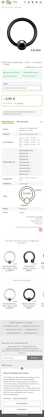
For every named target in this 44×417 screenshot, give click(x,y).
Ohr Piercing (23, 174)
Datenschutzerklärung (20, 398)
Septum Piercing (24, 168)
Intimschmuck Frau (30, 333)
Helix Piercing (23, 156)
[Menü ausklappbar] (3, 1)
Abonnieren (35, 358)
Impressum (7, 398)
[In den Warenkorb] (3, 11)
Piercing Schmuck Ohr (11, 326)
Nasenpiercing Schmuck (14, 329)
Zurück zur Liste (8, 7)
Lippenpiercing (24, 162)
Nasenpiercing (24, 165)
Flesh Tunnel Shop (22, 414)
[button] (25, 2)
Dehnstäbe (28, 323)
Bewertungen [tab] (23, 122)
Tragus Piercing (24, 171)
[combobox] (22, 88)
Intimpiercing (23, 159)
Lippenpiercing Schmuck (30, 326)
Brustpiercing (23, 153)
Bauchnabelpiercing (26, 150)
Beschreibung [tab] (8, 122)
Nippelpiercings (31, 329)
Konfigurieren (22, 409)
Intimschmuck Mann (14, 333)
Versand (20, 103)
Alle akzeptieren (22, 403)
